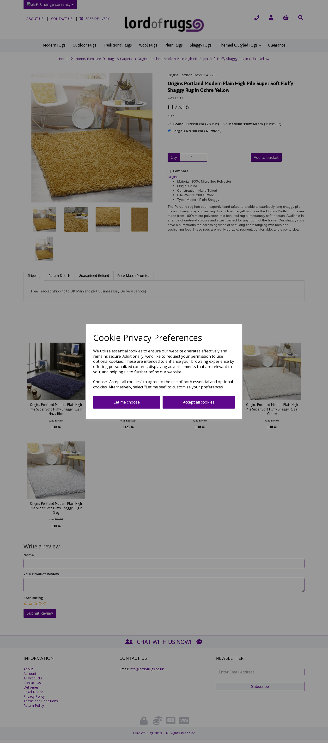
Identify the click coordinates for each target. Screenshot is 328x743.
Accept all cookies (198, 402)
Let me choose (127, 402)
